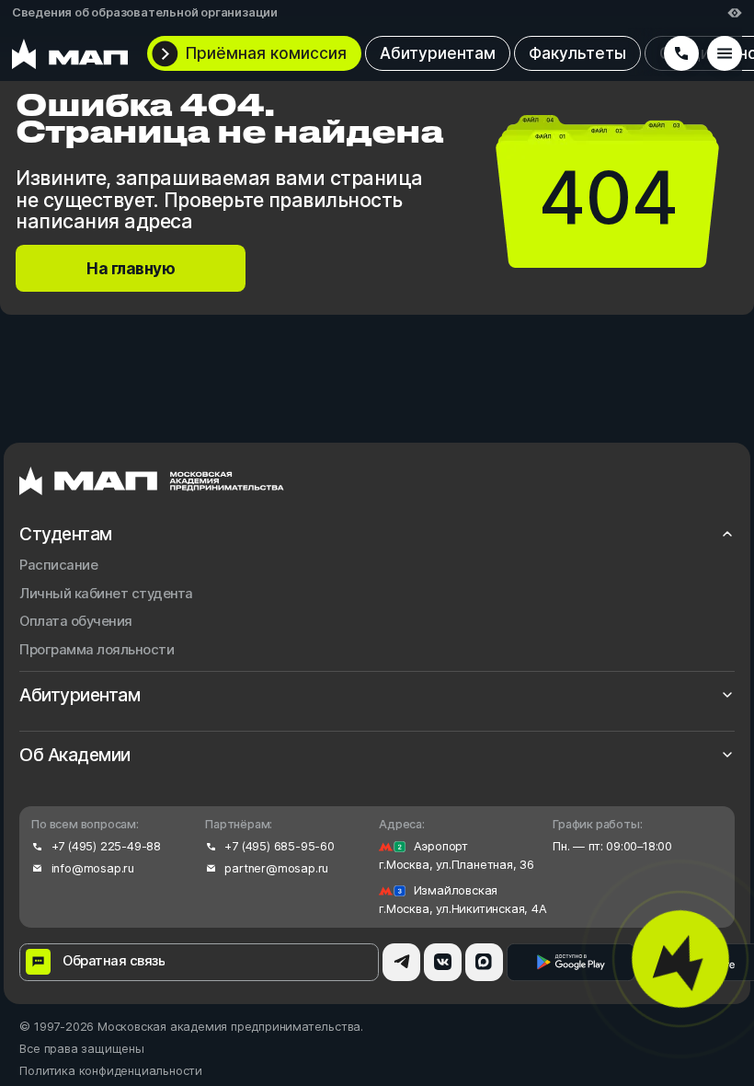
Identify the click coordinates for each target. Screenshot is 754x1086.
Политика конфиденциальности (110, 1071)
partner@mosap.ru (276, 868)
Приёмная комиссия (266, 53)
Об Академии (75, 755)
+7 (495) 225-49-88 (106, 846)
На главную (130, 268)
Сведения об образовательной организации (145, 12)
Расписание (58, 565)
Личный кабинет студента (106, 594)
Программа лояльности (96, 650)
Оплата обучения (75, 622)
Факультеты (577, 53)
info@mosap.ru (92, 868)
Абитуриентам (438, 53)
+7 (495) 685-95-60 (279, 846)
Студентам (65, 534)
